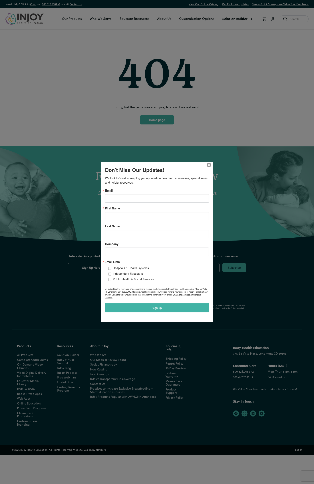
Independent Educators (128, 273)
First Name (112, 208)
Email (109, 190)
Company (111, 244)
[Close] (210, 165)
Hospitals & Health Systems (131, 268)
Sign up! (157, 308)
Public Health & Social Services (133, 279)
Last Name (112, 226)
